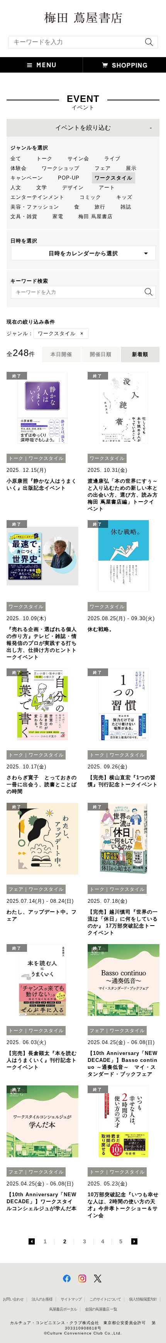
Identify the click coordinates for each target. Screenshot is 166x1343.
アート (107, 187)
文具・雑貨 (23, 216)
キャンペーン (26, 178)
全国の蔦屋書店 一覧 (101, 1309)
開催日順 (101, 354)
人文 (15, 187)
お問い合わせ (13, 1299)
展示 (131, 168)
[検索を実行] (147, 44)
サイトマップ (71, 1299)
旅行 (100, 207)
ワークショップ (61, 168)
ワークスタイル (113, 178)
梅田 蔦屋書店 (95, 216)
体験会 (18, 168)
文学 (41, 187)
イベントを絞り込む (83, 127)
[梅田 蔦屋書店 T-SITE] (83, 17)
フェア (103, 168)
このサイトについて (105, 1299)
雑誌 (125, 207)
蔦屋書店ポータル (63, 1309)
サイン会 (78, 158)
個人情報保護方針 (143, 1299)
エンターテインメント (37, 197)
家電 (58, 216)
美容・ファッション (34, 207)
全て (15, 158)
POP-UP (69, 178)
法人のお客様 (42, 1299)
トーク (44, 158)
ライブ (112, 158)
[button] (41, 65)
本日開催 (61, 354)
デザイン (73, 187)
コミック (90, 197)
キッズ (124, 197)
